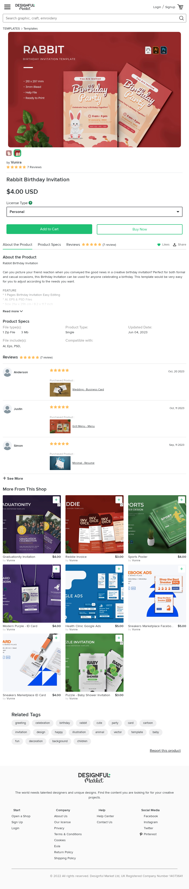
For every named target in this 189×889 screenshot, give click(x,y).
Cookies (60, 840)
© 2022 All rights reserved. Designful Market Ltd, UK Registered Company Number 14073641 (116, 876)
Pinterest (150, 834)
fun (17, 741)
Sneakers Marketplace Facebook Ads (153, 626)
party (115, 723)
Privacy (59, 828)
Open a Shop (21, 816)
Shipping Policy (65, 858)
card (130, 723)
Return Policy (63, 852)
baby (156, 732)
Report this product (165, 750)
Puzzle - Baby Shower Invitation (87, 695)
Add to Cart (49, 229)
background (60, 741)
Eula (57, 846)
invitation (21, 732)
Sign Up (17, 822)
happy (59, 732)
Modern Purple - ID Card (20, 626)
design (41, 732)
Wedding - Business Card (88, 389)
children (82, 741)
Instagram (151, 822)
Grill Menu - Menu (83, 426)
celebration (42, 723)
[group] (94, 89)
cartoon (148, 723)
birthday (64, 723)
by (9, 560)
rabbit (83, 723)
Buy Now (140, 229)
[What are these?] (30, 203)
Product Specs (49, 244)
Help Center (105, 816)
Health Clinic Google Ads (83, 626)
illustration (79, 732)
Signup (170, 7)
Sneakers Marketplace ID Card (24, 695)
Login (157, 7)
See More (14, 478)
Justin (18, 409)
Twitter (148, 828)
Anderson (21, 372)
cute (99, 723)
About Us (61, 816)
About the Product (17, 244)
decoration (36, 741)
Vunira (14, 162)
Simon (18, 446)
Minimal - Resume (83, 463)
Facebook (151, 816)
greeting (20, 723)
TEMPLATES (11, 28)
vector (118, 732)
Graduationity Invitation (19, 557)
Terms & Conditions (68, 834)
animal (99, 732)
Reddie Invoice (76, 557)
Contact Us (104, 822)
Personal (17, 211)
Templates (31, 28)
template (137, 732)
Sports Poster (138, 557)
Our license (62, 822)
